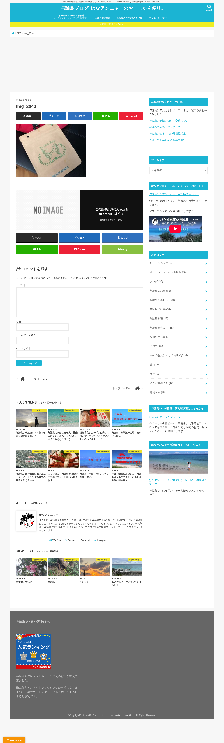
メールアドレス (25, 335)
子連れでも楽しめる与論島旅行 (167, 140)
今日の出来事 (159, 336)
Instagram (102, 540)
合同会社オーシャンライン (165, 417)
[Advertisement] (112, 64)
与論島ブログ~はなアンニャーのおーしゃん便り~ (112, 7)
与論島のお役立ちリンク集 (129, 18)
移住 (155, 373)
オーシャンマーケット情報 (71, 16)
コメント (21, 285)
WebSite (56, 540)
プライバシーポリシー (159, 18)
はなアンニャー (49, 514)
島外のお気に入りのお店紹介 (169, 355)
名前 (19, 321)
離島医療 (158, 392)
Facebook (86, 540)
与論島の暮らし (162, 300)
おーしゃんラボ (161, 263)
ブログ (156, 281)
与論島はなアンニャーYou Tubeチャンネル (174, 194)
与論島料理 (159, 318)
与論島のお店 (160, 290)
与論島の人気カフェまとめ (165, 127)
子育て (156, 346)
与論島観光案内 (102, 18)
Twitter (71, 540)
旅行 (155, 364)
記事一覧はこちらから (113, 24)
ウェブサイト (23, 348)
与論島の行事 (160, 309)
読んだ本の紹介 (161, 383)
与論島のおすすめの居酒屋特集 (167, 133)
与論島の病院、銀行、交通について (170, 120)
